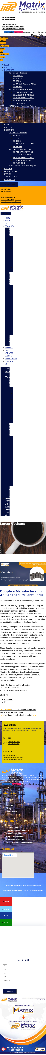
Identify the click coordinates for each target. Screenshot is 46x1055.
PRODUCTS (9, 70)
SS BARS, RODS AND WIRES (24, 84)
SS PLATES (17, 78)
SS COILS (17, 81)
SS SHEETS (18, 76)
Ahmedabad (33, 664)
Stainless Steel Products (18, 73)
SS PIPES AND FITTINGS (23, 92)
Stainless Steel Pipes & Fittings (20, 89)
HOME (6, 65)
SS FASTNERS (19, 103)
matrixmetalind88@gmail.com (12, 26)
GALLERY (8, 109)
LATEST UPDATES (11, 111)
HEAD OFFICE (9, 725)
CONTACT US (9, 120)
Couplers (4, 601)
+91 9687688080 (8, 17)
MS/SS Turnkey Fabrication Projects (22, 106)
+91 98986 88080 (13, 744)
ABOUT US (8, 67)
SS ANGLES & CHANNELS (23, 95)
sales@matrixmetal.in (9, 24)
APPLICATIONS (10, 117)
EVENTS (7, 114)
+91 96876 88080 (14, 742)
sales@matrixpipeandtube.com (13, 29)
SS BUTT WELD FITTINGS (23, 98)
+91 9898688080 (8, 19)
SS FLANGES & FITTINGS (23, 100)
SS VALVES (17, 87)
